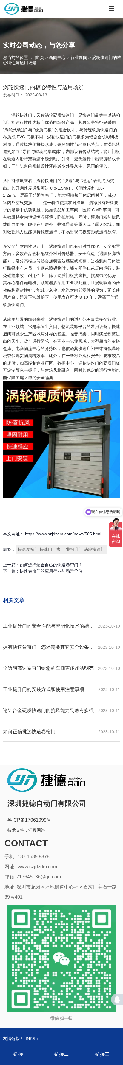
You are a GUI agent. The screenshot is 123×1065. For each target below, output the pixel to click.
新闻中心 (57, 57)
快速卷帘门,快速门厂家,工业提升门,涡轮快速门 (61, 549)
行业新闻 (78, 57)
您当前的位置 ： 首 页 (24, 57)
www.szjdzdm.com (37, 866)
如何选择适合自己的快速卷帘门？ (51, 564)
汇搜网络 (36, 830)
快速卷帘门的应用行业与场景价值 (51, 571)
